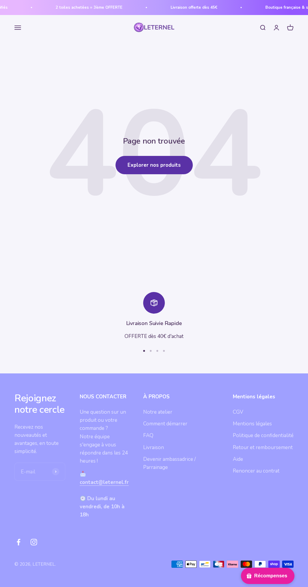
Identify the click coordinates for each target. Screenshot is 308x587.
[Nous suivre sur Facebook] (18, 542)
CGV (238, 412)
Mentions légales (252, 423)
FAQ (148, 435)
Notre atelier (157, 412)
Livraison (153, 447)
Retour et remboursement (263, 447)
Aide (238, 459)
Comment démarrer (165, 423)
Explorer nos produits (154, 165)
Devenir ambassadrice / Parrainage (169, 463)
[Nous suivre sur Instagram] (34, 542)
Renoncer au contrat (256, 470)
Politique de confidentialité (263, 435)
